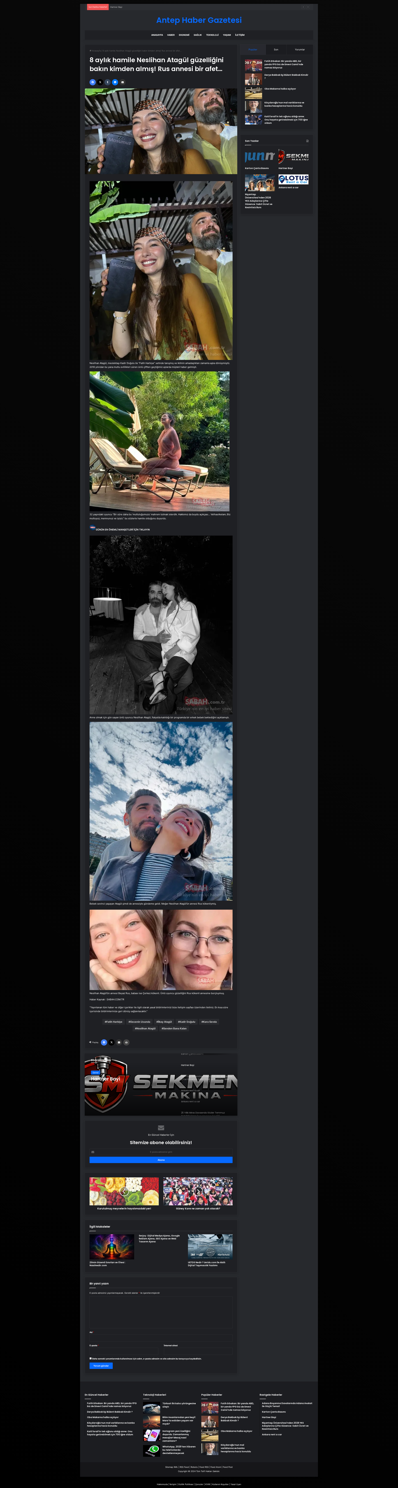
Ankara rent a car (118, 7)
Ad (92, 1332)
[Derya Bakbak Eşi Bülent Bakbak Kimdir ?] (253, 79)
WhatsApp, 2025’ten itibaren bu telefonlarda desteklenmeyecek (179, 1450)
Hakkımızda (162, 1484)
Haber (171, 35)
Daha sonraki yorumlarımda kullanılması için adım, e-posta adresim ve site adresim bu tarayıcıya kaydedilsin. (147, 1358)
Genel (95, 1072)
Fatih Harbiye (114, 1021)
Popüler (253, 49)
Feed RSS (204, 1467)
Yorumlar (300, 49)
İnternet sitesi (171, 1345)
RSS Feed (184, 1467)
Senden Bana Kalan (175, 1028)
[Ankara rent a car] (161, 1084)
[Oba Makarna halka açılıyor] (253, 93)
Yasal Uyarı (236, 1484)
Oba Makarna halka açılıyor (280, 88)
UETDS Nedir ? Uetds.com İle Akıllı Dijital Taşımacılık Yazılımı (206, 1264)
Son (276, 49)
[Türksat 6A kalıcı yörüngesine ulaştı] (151, 1408)
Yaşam (227, 35)
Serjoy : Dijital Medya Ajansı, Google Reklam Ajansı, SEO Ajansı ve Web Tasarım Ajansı (159, 1238)
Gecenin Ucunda (140, 1021)
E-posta (94, 1345)
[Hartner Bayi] (293, 156)
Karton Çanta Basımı (257, 168)
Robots (194, 1467)
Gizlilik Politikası (185, 1484)
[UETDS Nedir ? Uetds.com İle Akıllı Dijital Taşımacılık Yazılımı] (210, 1246)
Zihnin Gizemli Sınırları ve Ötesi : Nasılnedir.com (107, 1264)
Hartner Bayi (286, 168)
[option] (161, 1084)
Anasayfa (157, 35)
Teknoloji (212, 35)
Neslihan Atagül (146, 1028)
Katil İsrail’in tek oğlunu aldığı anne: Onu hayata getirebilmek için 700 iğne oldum (286, 120)
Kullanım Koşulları (220, 1484)
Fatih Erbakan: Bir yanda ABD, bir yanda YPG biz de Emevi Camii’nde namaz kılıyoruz (283, 64)
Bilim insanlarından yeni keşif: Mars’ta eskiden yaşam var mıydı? (179, 1420)
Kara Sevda (210, 1021)
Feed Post (228, 1467)
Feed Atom (216, 1467)
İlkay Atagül (165, 1021)
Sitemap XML (171, 1467)
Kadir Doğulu (187, 1021)
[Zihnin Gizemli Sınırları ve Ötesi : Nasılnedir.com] (112, 1246)
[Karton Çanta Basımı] (260, 156)
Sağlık (198, 35)
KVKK (207, 1484)
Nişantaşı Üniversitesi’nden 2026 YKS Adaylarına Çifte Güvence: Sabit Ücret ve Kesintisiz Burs (258, 201)
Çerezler (199, 1484)
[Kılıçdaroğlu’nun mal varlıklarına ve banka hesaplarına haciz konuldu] (253, 107)
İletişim (240, 35)
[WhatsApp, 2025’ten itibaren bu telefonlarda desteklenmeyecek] (151, 1451)
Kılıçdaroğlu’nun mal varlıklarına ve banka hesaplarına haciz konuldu (284, 104)
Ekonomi (184, 35)
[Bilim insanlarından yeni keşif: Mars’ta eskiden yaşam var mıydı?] (151, 1421)
